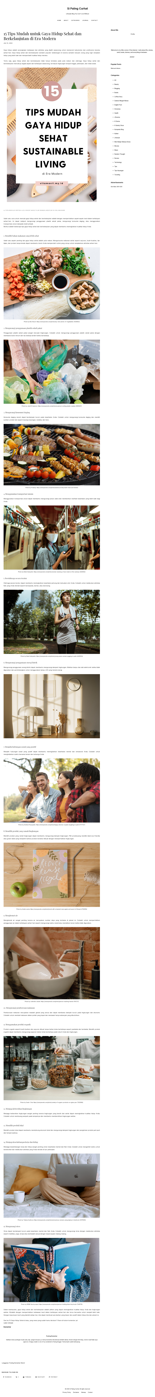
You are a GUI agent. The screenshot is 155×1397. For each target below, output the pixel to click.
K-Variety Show (119, 125)
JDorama (117, 117)
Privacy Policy (67, 1392)
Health (116, 113)
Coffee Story (118, 97)
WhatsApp (40, 1377)
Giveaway (117, 109)
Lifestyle (10, 1323)
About (66, 20)
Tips (115, 166)
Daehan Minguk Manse (121, 101)
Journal (85, 20)
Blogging (117, 88)
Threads (27, 1377)
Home (59, 20)
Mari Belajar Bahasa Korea (122, 142)
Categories (75, 20)
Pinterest (53, 1377)
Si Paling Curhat (77, 8)
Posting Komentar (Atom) (17, 1363)
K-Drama (117, 121)
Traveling (117, 175)
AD (115, 80)
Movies (116, 146)
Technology (118, 162)
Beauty (116, 84)
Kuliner (116, 133)
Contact (94, 20)
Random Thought (119, 154)
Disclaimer (76, 1392)
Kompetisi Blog (119, 129)
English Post (118, 105)
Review (116, 158)
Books (116, 92)
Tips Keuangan (119, 170)
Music (116, 150)
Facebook (7, 1377)
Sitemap (83, 1392)
